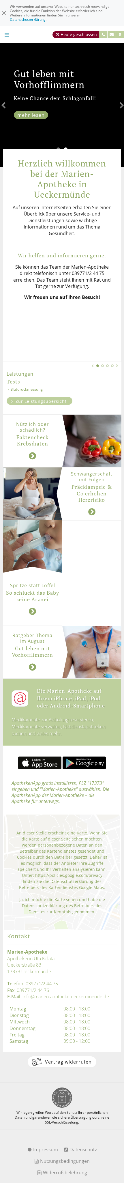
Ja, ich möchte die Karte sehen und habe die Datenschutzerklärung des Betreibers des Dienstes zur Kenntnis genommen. (62, 905)
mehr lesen (31, 115)
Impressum (45, 1149)
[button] (97, 365)
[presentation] (2, 105)
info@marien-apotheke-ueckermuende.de (65, 996)
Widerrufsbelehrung (64, 1172)
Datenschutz (82, 1149)
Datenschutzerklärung (28, 19)
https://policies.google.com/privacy (68, 875)
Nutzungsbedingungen (64, 1161)
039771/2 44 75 (42, 983)
